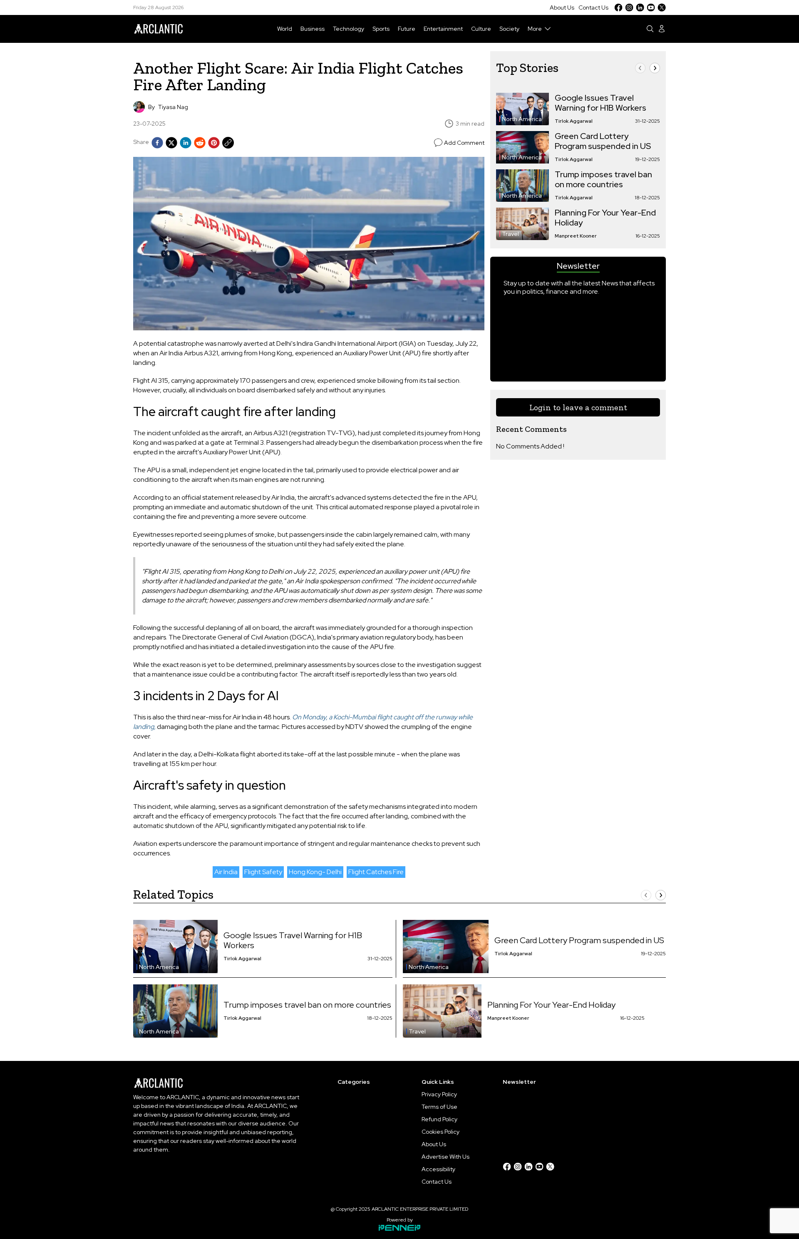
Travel (510, 234)
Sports (381, 28)
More (535, 28)
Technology (348, 28)
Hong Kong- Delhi (315, 871)
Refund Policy (439, 1119)
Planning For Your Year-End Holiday (605, 218)
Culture (481, 28)
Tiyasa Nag (173, 107)
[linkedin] (185, 143)
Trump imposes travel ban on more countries (603, 179)
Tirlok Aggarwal (574, 121)
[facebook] (157, 143)
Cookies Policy (440, 1131)
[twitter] (171, 143)
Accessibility (438, 1169)
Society (509, 28)
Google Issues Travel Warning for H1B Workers (600, 103)
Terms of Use (439, 1106)
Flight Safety (263, 871)
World (284, 28)
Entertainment (443, 28)
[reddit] (200, 143)
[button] (640, 68)
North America (522, 119)
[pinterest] (214, 143)
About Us (562, 7)
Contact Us (593, 7)
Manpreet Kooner (576, 236)
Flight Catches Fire (376, 871)
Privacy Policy (439, 1094)
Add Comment (464, 142)
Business (312, 28)
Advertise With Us (445, 1156)
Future (406, 28)
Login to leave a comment (578, 407)
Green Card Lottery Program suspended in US (603, 141)
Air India (226, 871)
